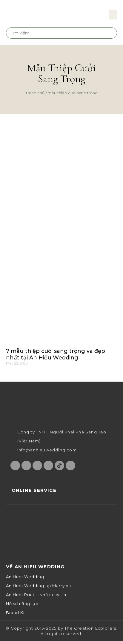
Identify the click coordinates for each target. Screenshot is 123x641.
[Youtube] (37, 465)
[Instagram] (26, 465)
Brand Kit (16, 613)
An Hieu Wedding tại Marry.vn (38, 586)
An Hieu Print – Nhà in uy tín (36, 595)
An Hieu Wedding (25, 577)
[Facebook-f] (15, 465)
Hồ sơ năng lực (22, 604)
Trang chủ (35, 92)
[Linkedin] (70, 465)
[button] (113, 14)
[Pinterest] (48, 465)
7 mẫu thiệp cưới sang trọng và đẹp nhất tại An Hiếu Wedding (55, 354)
